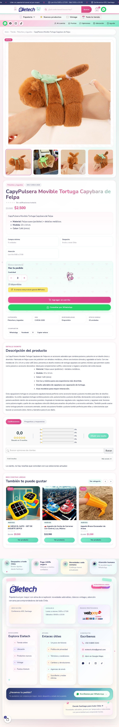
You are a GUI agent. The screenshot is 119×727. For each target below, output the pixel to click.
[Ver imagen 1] (18, 162)
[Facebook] (10, 23)
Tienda (13, 32)
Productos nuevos (24, 656)
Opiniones (86, 23)
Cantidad (12, 272)
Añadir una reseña (98, 436)
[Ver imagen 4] (101, 162)
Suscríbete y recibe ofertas (58, 676)
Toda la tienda (93, 17)
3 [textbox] (17, 278)
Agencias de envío (58, 669)
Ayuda (112, 23)
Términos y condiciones (60, 656)
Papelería (27, 17)
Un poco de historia (58, 642)
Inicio (7, 32)
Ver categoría (95, 481)
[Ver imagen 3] (73, 162)
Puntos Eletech (23, 669)
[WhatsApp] (103, 9)
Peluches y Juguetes (24, 32)
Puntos (73, 23)
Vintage (73, 17)
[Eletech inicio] (23, 589)
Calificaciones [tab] (13, 422)
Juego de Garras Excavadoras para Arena (59, 527)
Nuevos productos (52, 17)
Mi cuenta (61, 23)
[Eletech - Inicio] (27, 9)
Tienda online (22, 643)
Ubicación (100, 23)
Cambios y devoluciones (60, 662)
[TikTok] (21, 23)
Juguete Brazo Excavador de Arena (20, 527)
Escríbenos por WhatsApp (93, 694)
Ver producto (23, 540)
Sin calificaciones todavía (26, 203)
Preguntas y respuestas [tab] (34, 422)
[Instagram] (16, 23)
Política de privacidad (59, 649)
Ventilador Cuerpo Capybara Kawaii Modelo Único (93, 529)
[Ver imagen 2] (46, 162)
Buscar (86, 9)
